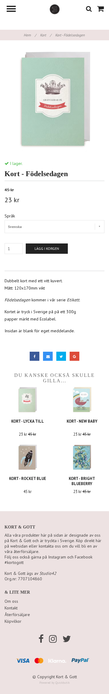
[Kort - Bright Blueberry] (82, 457)
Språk (10, 216)
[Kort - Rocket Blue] (27, 457)
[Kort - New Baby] (82, 400)
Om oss (11, 601)
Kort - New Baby (82, 421)
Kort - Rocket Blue (27, 478)
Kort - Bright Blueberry (82, 481)
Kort (45, 35)
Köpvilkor (13, 621)
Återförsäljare (17, 614)
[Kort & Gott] (55, 9)
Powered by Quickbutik (54, 683)
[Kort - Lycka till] (27, 400)
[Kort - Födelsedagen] (54, 100)
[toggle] (14, 9)
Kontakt (11, 608)
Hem (30, 35)
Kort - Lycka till (27, 421)
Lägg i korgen (47, 248)
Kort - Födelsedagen (70, 35)
